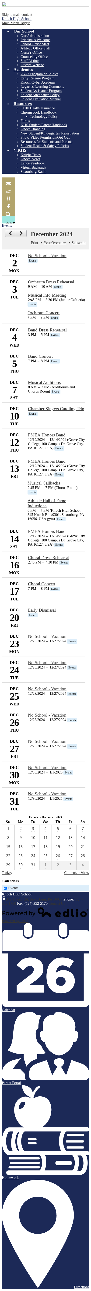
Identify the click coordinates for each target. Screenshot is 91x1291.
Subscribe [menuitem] (79, 243)
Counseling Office (34, 57)
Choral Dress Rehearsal (48, 557)
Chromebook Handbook (38, 112)
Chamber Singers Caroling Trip (56, 408)
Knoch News (30, 159)
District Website (32, 65)
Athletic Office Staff (35, 48)
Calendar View (76, 872)
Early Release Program (37, 78)
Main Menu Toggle (16, 23)
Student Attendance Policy (40, 95)
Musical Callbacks (44, 483)
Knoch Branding (33, 129)
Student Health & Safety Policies (45, 146)
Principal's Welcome (35, 40)
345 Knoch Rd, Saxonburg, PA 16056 (34, 899)
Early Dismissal (42, 610)
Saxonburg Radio (33, 172)
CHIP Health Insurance (38, 108)
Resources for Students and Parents (46, 142)
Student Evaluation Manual (41, 99)
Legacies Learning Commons (42, 86)
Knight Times (31, 155)
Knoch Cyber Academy (38, 82)
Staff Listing (30, 61)
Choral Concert (41, 583)
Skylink (8, 189)
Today (7, 872)
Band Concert (40, 356)
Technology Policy (44, 116)
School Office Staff (35, 44)
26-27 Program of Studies (39, 74)
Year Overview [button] (55, 243)
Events (13, 888)
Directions (81, 1287)
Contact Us (57, 903)
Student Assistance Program (41, 91)
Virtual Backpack (33, 167)
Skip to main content (17, 14)
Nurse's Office (31, 52)
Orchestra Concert (44, 312)
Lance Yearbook (33, 163)
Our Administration (35, 36)
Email (8, 181)
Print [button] (34, 243)
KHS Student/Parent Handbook (44, 125)
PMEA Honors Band (47, 435)
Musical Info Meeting (47, 295)
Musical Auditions (44, 382)
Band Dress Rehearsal (47, 330)
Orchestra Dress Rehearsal (51, 281)
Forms (25, 121)
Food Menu (8, 196)
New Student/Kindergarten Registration (50, 133)
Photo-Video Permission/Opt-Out (45, 137)
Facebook (8, 204)
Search (8, 212)
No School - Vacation (47, 255)
